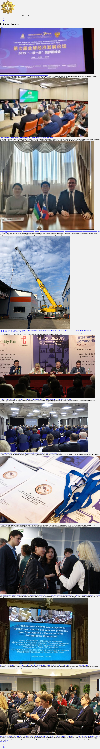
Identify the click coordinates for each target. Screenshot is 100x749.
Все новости (3, 741)
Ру (3, 17)
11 (3, 740)
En (3, 18)
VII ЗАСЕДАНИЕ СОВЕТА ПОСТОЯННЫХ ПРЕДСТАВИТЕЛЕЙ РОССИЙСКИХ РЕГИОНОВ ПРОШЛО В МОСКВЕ (30, 453)
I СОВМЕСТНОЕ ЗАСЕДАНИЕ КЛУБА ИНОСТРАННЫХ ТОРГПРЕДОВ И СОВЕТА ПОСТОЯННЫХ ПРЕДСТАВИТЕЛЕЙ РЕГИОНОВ (35, 399)
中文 (4, 20)
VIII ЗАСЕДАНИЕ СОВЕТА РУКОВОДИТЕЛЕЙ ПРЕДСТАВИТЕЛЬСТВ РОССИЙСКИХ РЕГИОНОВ (26, 137)
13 (5, 740)
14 (7, 740)
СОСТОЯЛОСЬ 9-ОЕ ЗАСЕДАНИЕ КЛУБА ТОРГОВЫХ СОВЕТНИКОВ (19, 524)
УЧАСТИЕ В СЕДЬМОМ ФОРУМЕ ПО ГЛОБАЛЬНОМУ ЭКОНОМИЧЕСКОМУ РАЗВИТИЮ (24, 75)
